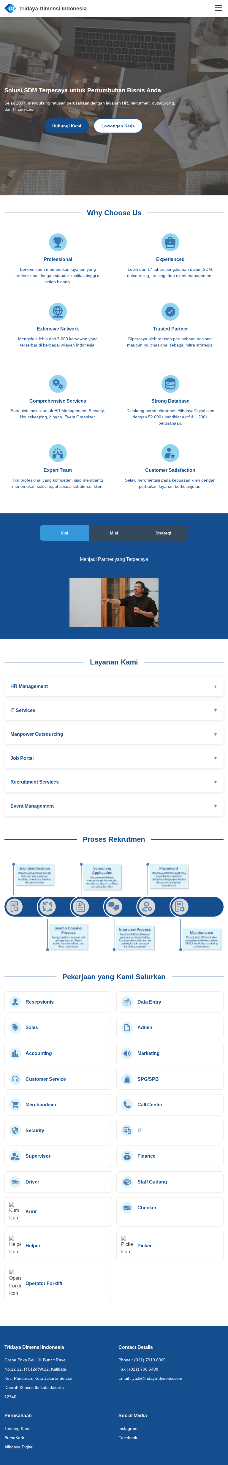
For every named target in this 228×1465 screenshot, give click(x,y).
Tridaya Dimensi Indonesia (53, 9)
